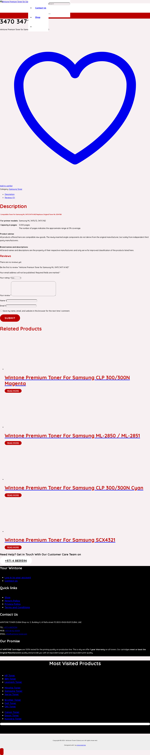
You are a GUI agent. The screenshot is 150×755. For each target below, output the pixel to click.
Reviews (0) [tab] (10, 197)
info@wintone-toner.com (16, 634)
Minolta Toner (13, 687)
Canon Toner (12, 712)
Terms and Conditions (17, 607)
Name (3, 300)
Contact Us (11, 580)
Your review (5, 295)
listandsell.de (81, 745)
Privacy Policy (13, 603)
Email (3, 306)
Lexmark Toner (13, 682)
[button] (2, 751)
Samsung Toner (15, 189)
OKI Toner (10, 706)
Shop (7, 597)
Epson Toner (12, 715)
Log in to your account (18, 577)
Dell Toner (10, 703)
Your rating (5, 278)
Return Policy (12, 600)
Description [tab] (10, 194)
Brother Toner (13, 699)
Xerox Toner (12, 694)
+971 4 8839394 (10, 627)
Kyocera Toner (13, 718)
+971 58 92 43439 (12, 630)
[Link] (19, 11)
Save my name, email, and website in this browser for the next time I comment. (36, 311)
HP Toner (10, 675)
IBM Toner (10, 678)
